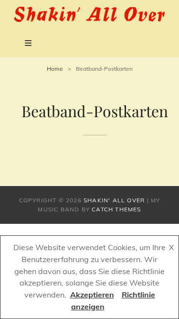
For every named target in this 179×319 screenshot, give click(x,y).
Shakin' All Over (114, 200)
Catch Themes (116, 209)
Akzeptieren (92, 294)
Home (55, 68)
